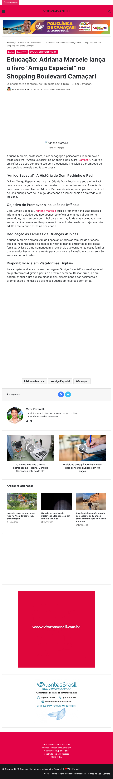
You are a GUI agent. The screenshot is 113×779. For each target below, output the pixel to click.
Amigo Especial (61, 381)
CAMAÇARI (21, 52)
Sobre (61, 774)
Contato (106, 774)
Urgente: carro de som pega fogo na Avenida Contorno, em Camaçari (21, 516)
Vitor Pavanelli (18, 89)
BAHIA (11, 52)
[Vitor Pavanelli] (56, 11)
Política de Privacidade (75, 774)
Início (11, 42)
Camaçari (84, 159)
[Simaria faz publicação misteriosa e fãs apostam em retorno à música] (56, 501)
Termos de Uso (94, 774)
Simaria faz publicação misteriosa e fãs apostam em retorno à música (55, 516)
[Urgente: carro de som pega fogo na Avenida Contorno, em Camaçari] (22, 501)
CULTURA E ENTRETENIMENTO (29, 42)
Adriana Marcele (45, 210)
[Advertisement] (60, 115)
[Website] (28, 421)
